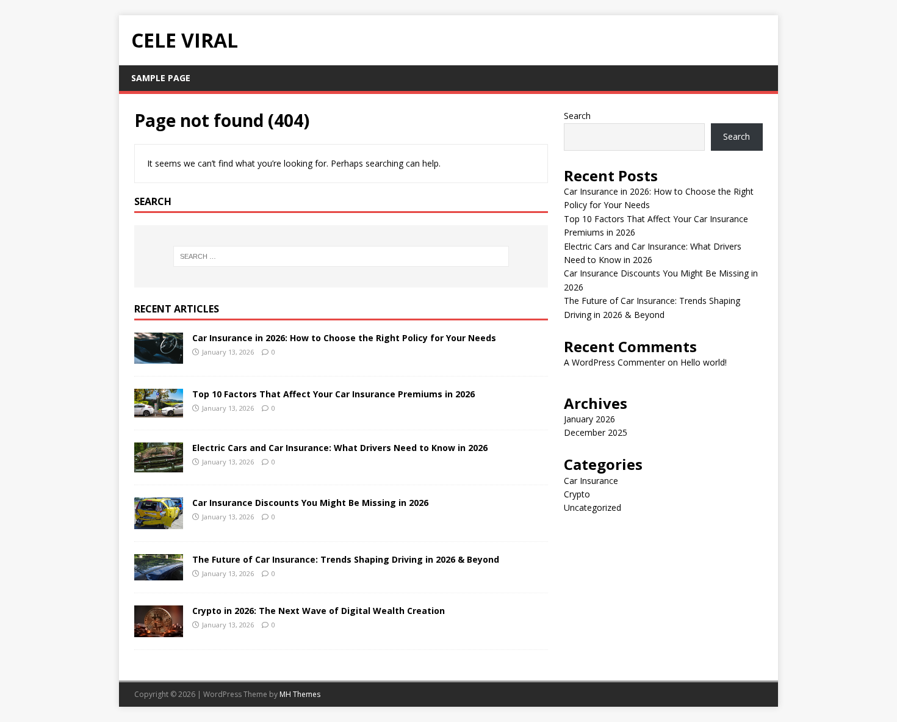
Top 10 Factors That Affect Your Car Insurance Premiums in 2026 (333, 394)
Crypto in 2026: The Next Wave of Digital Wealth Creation (318, 610)
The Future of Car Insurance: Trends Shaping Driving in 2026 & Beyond (345, 559)
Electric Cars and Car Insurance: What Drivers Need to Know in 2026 (340, 447)
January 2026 (589, 419)
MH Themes (299, 694)
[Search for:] (341, 256)
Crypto (577, 494)
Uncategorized (592, 507)
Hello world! (703, 362)
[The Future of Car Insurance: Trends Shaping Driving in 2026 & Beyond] (158, 573)
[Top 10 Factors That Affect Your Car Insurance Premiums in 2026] (158, 410)
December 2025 (595, 432)
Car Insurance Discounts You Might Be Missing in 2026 (310, 502)
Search (577, 115)
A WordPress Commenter (614, 362)
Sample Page (160, 78)
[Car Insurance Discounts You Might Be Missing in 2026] (158, 521)
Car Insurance (591, 480)
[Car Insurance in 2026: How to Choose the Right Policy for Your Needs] (158, 357)
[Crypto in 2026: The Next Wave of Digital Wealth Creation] (158, 630)
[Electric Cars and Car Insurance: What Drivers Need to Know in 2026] (158, 465)
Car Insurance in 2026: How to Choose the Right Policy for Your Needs (344, 338)
